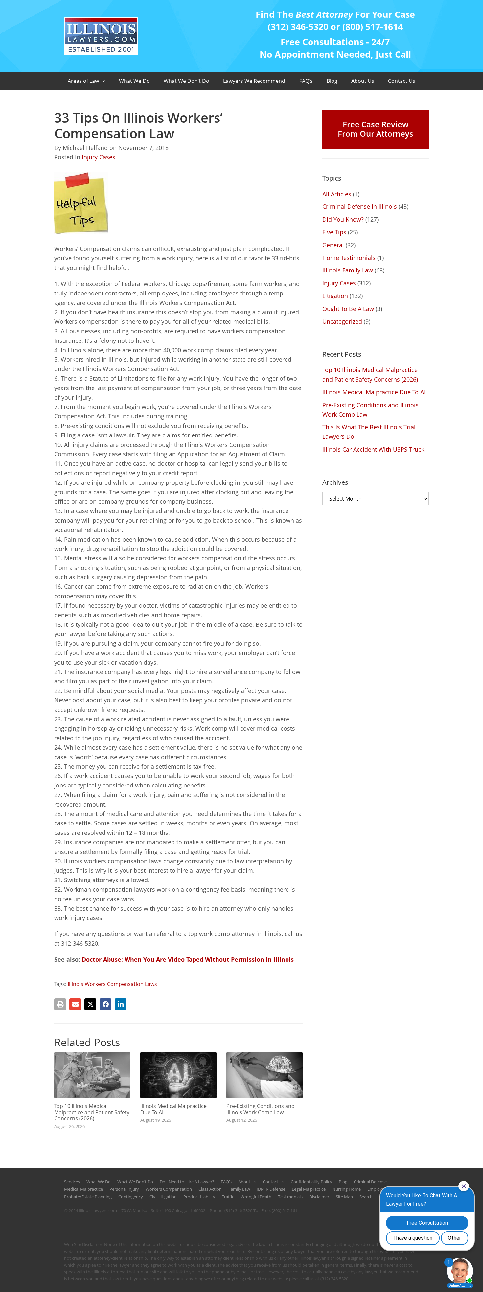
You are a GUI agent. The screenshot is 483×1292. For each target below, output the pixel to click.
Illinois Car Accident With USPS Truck (373, 449)
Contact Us (401, 80)
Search (366, 1197)
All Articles (336, 194)
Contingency (130, 1197)
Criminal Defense (370, 1182)
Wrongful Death (256, 1197)
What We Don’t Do (186, 80)
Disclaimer (319, 1197)
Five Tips (334, 232)
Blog (332, 80)
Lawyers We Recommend (254, 80)
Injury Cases (98, 157)
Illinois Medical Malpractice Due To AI (173, 1109)
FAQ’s (306, 80)
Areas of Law (83, 80)
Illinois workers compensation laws (112, 984)
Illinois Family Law (347, 270)
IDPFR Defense (271, 1189)
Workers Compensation (169, 1189)
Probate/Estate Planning (88, 1197)
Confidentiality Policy (311, 1182)
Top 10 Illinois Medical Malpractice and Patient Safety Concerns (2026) (91, 1112)
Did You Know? (343, 219)
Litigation (335, 296)
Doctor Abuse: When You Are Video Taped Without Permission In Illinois (188, 959)
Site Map (344, 1197)
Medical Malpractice (83, 1189)
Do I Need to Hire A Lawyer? (187, 1182)
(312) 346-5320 (238, 1210)
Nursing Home (346, 1189)
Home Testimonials (349, 258)
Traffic (228, 1197)
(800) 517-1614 (286, 1210)
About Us (362, 80)
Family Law (239, 1189)
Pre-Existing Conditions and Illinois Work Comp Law (260, 1109)
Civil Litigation (163, 1197)
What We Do (134, 80)
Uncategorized (342, 321)
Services (72, 1182)
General (333, 245)
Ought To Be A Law (348, 309)
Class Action (210, 1189)
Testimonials (290, 1197)
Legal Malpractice (309, 1189)
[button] (60, 1004)
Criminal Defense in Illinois (359, 206)
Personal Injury (124, 1189)
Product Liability (199, 1197)
